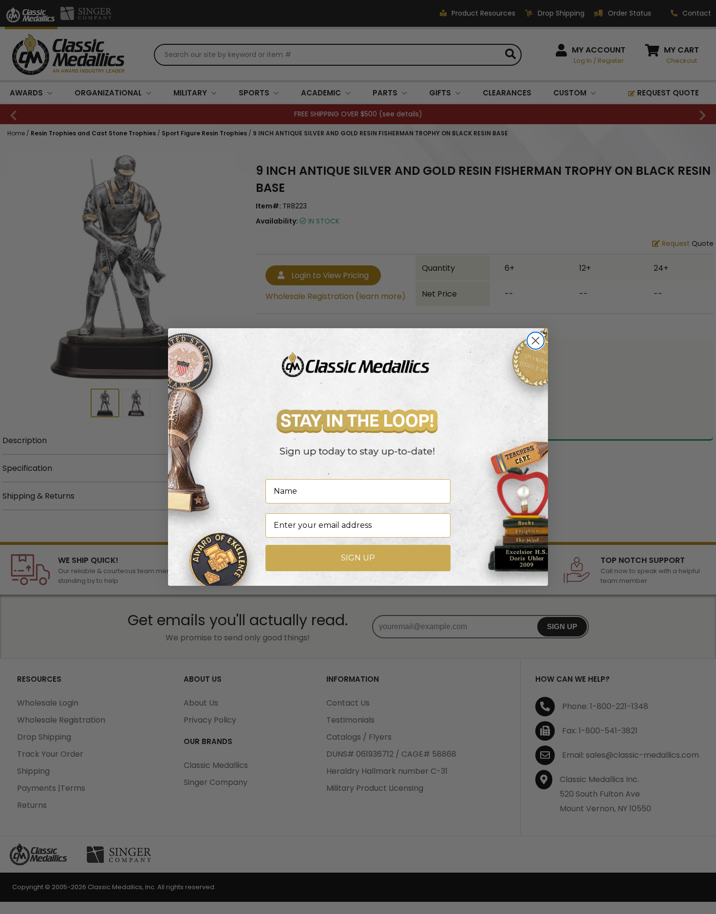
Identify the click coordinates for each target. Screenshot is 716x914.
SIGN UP (358, 557)
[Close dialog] (535, 340)
